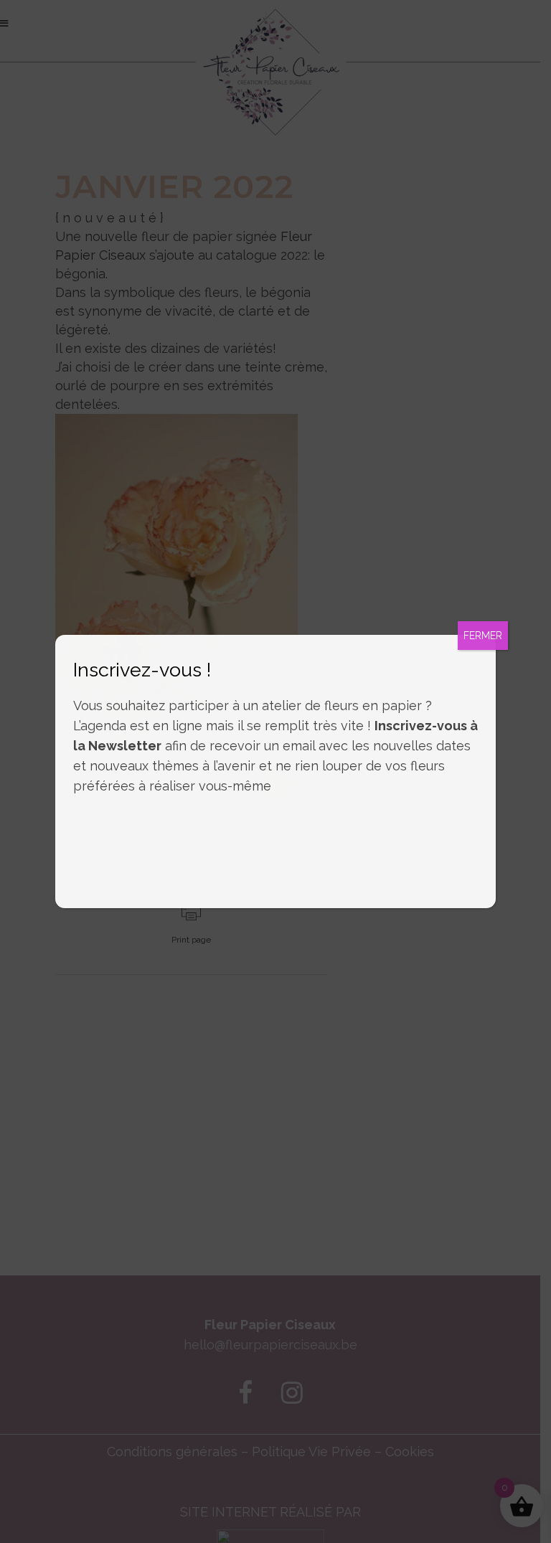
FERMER (482, 635)
